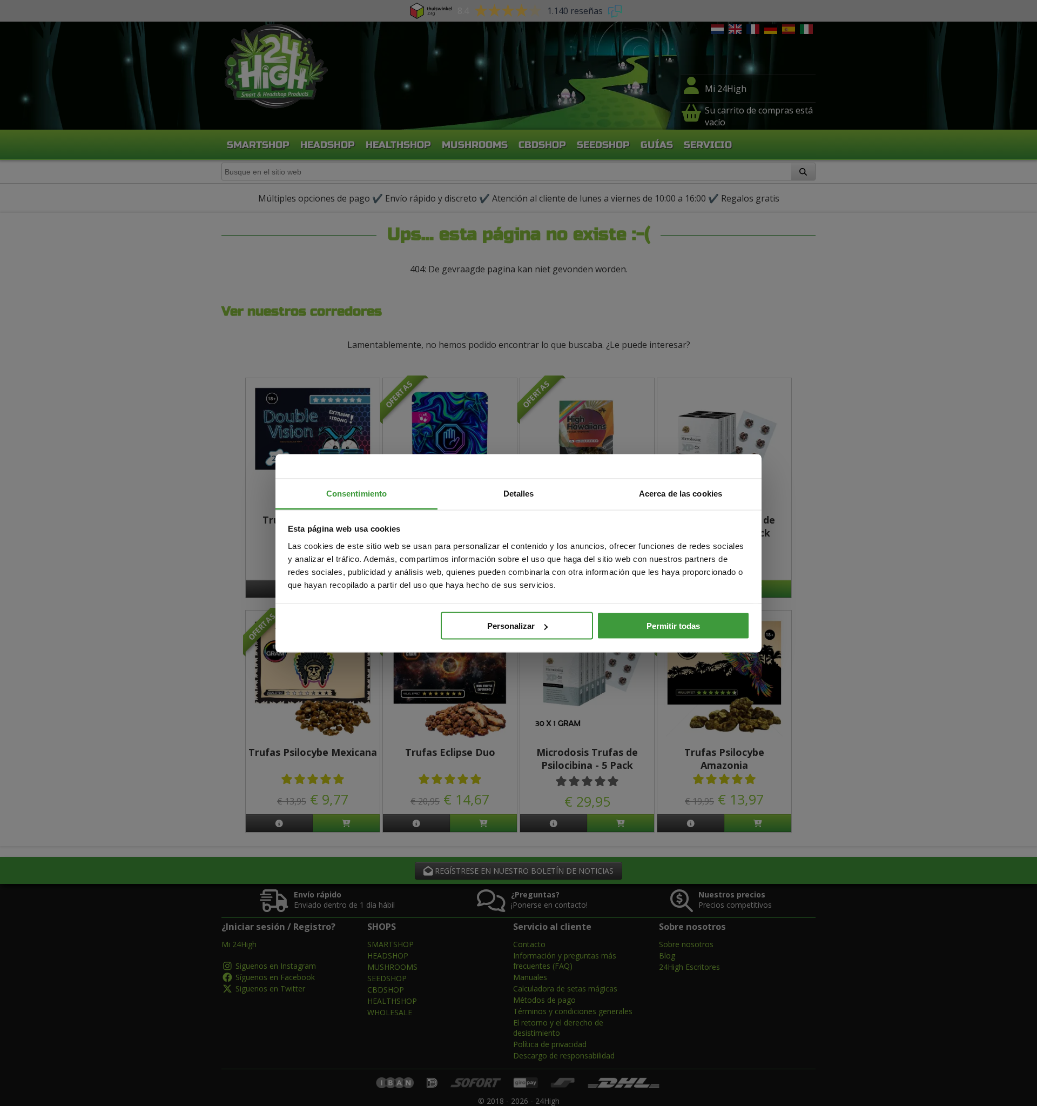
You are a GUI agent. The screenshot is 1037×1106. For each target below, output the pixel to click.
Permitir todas (673, 626)
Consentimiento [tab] (356, 493)
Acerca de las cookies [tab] (680, 493)
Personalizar (511, 626)
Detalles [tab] (518, 493)
